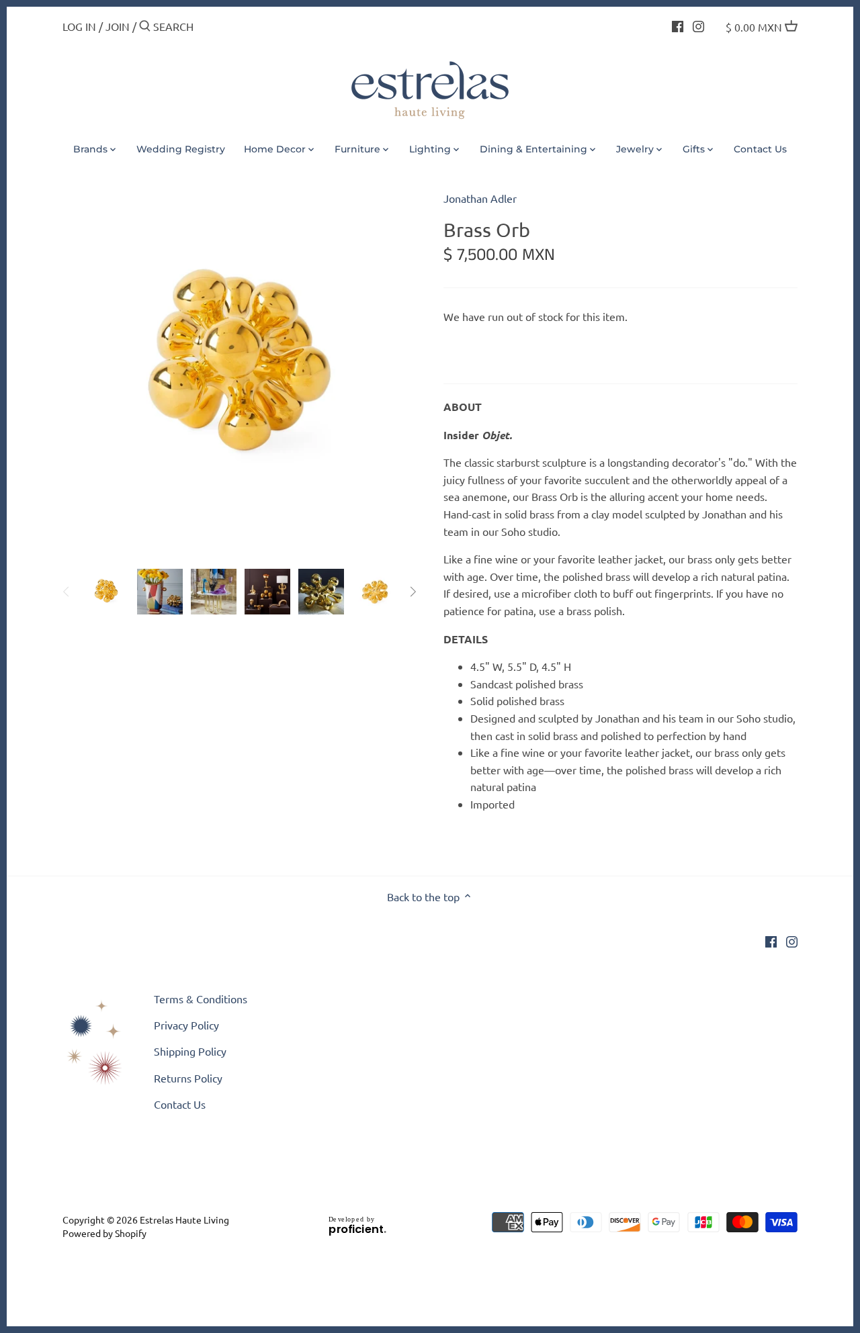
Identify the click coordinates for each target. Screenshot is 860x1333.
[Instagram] (698, 25)
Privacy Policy (186, 1024)
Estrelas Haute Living (184, 1219)
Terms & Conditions (200, 998)
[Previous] (66, 591)
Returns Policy (188, 1078)
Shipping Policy (190, 1051)
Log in (79, 26)
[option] (106, 591)
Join (117, 26)
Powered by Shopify (104, 1233)
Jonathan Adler (480, 198)
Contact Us (180, 1104)
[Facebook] (677, 25)
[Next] (412, 591)
